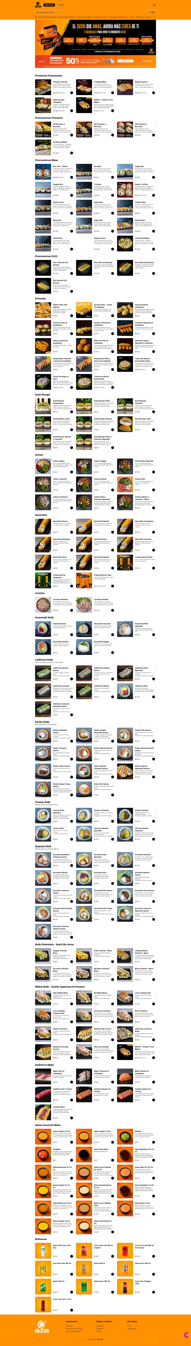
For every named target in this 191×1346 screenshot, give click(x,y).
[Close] (156, 643)
